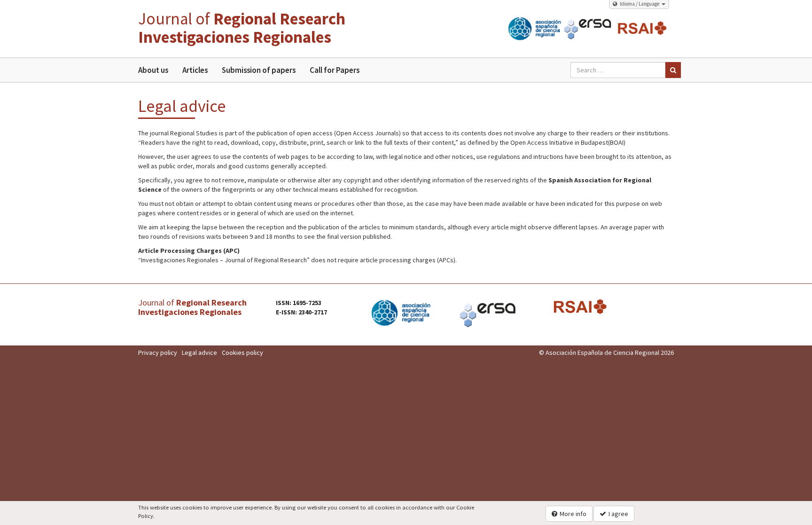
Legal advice (199, 352)
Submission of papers (259, 70)
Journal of (241, 27)
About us (153, 70)
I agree (618, 513)
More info (573, 513)
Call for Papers (334, 70)
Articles (195, 70)
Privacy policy (157, 352)
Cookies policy (242, 352)
